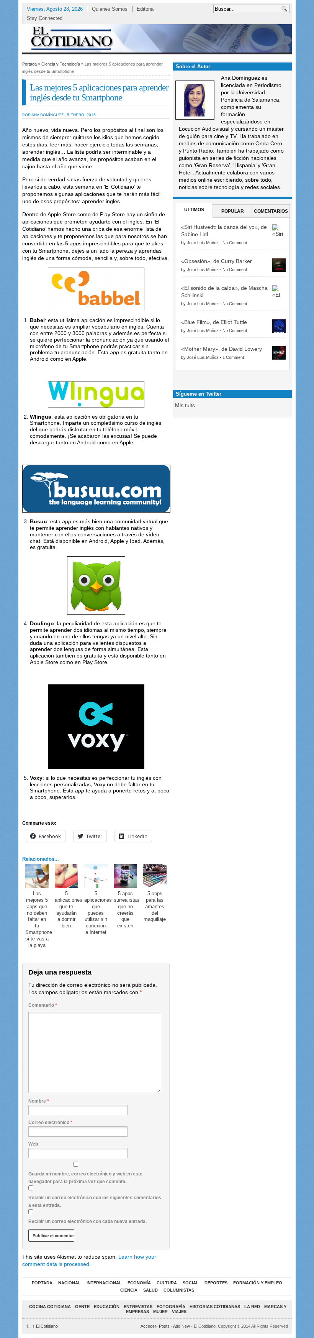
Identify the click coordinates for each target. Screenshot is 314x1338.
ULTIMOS (194, 209)
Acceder (148, 1326)
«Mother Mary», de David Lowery (221, 349)
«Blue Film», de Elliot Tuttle (214, 322)
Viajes (179, 1311)
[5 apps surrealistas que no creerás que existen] (125, 876)
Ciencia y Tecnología (60, 64)
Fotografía (171, 1306)
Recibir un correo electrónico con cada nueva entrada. (87, 1221)
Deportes (215, 1282)
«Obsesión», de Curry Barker (216, 261)
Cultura (167, 1282)
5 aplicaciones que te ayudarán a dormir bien (68, 910)
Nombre (38, 1101)
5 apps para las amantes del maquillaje (155, 906)
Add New (181, 1326)
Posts (164, 1326)
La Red (252, 1306)
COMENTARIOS (271, 211)
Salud (150, 1290)
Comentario (42, 1005)
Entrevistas (138, 1306)
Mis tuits (185, 405)
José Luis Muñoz (203, 242)
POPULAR (232, 211)
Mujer (160, 1311)
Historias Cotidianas (215, 1306)
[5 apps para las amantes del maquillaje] (155, 876)
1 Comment (233, 357)
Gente (82, 1306)
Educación (106, 1306)
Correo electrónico (50, 1122)
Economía (139, 1282)
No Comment (234, 242)
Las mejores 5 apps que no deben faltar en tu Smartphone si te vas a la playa (38, 919)
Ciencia (128, 1290)
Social (191, 1282)
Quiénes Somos (110, 9)
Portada (29, 64)
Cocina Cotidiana (50, 1306)
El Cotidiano (45, 1326)
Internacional (104, 1282)
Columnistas (179, 1290)
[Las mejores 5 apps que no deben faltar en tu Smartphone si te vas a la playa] (37, 876)
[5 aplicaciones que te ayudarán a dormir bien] (66, 876)
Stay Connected (44, 18)
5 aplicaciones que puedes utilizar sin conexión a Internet (98, 913)
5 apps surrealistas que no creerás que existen (126, 910)
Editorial (146, 9)
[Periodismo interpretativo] (157, 38)
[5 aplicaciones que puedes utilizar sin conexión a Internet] (96, 876)
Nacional (69, 1282)
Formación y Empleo (257, 1282)
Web (33, 1144)
